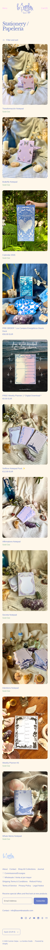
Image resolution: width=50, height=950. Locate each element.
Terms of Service (9, 886)
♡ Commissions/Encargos (13, 873)
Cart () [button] (44, 8)
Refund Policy (35, 881)
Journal (41, 869)
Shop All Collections (27, 869)
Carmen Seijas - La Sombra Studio (20, 941)
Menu (4, 8)
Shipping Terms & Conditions (15, 881)
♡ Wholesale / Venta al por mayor (16, 877)
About (5, 869)
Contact (12, 869)
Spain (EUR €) (9, 932)
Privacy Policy (25, 886)
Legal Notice (38, 886)
